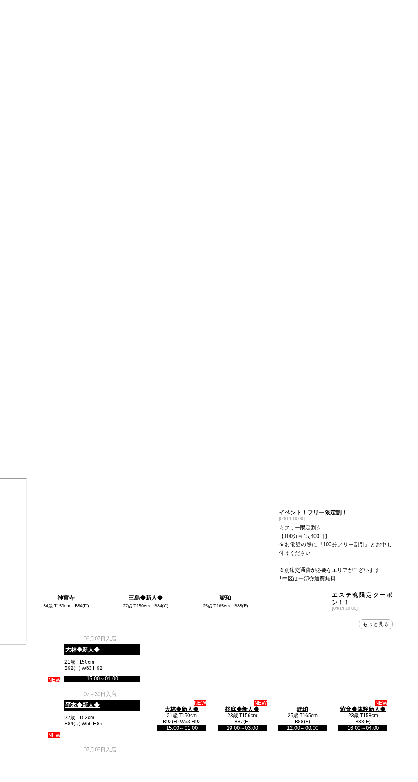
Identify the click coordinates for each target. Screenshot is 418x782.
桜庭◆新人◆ (242, 709)
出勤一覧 (84, 213)
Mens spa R (209, 105)
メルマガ (250, 213)
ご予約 (167, 231)
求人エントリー (334, 213)
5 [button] (169, 609)
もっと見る (375, 624)
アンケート (250, 231)
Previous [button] (28, 266)
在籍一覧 (126, 213)
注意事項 (84, 231)
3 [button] (221, 271)
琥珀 (222, 591)
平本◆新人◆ (82, 705)
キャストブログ (292, 213)
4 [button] (157, 609)
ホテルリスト (126, 231)
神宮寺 (65, 591)
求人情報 (292, 231)
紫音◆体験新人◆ (363, 709)
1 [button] (197, 271)
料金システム (209, 213)
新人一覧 (167, 213)
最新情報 (375, 213)
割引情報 (42, 231)
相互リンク (209, 231)
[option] (66, 548)
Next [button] (390, 266)
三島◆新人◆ (144, 591)
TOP (42, 213)
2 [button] (209, 271)
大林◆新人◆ (82, 649)
